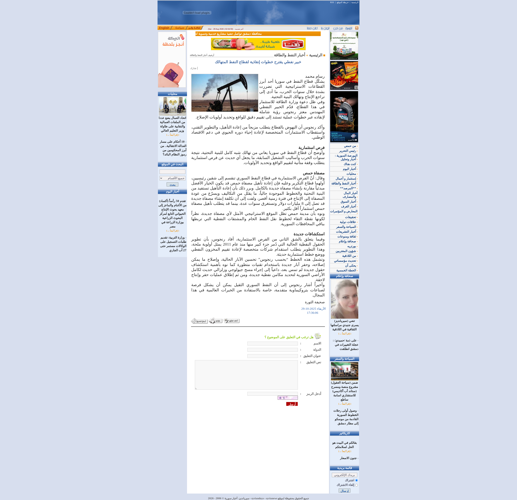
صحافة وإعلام (348, 241)
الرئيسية (354, 2)
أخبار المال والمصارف (350, 194)
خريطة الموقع (343, 2)
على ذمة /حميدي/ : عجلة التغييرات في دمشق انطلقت (345, 344)
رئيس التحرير (348, 150)
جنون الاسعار (348, 458)
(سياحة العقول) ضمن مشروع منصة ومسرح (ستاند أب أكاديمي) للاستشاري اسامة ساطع (344, 391)
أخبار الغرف (349, 206)
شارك (193, 68)
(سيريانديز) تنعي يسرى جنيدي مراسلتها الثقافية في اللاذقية (345, 325)
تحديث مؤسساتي (345, 260)
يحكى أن (351, 265)
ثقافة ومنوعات (347, 236)
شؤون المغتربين (346, 251)
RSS (332, 2)
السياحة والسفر (346, 226)
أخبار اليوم (350, 169)
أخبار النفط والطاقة (344, 183)
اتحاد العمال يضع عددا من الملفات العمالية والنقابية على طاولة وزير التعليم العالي (172, 124)
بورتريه (352, 246)
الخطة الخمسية (346, 270)
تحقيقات (351, 217)
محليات (352, 173)
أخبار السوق (349, 201)
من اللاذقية (349, 255)
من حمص (350, 145)
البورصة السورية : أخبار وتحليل (346, 157)
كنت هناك (350, 164)
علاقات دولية (348, 222)
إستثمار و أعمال (346, 178)
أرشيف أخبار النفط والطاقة (202, 55)
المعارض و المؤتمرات (343, 211)
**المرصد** (348, 188)
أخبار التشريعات (346, 231)
